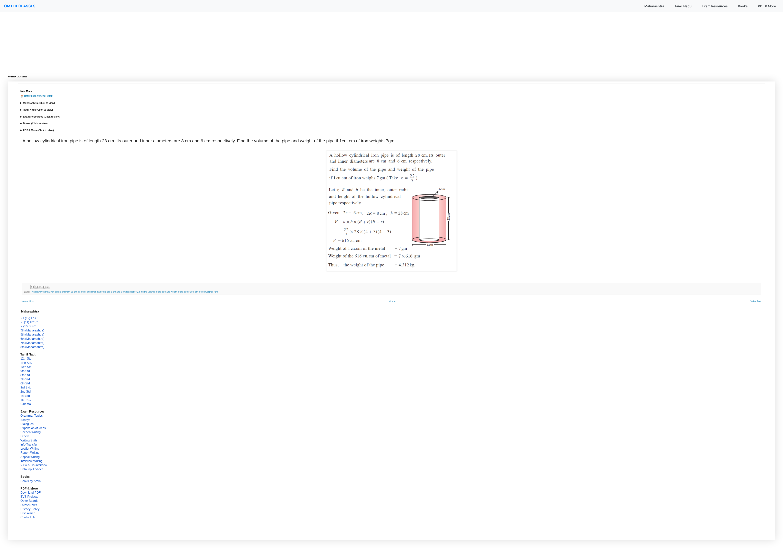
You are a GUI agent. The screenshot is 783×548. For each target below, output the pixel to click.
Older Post (756, 301)
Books (743, 6)
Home (392, 301)
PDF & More (767, 6)
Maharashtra (654, 6)
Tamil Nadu (683, 6)
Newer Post (27, 301)
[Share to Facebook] (44, 287)
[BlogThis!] (36, 287)
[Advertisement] (130, 40)
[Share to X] (40, 287)
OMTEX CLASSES (19, 6)
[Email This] (32, 287)
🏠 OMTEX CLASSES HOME (36, 96)
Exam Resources (715, 6)
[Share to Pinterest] (48, 287)
